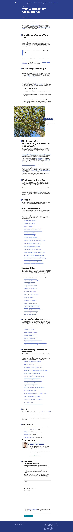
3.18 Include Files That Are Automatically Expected (31, 305)
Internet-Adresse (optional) (30, 488)
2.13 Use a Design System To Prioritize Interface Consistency (33, 238)
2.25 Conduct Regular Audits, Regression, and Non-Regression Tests (34, 257)
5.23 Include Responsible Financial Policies (30, 394)
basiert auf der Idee (31, 39)
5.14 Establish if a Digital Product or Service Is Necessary (32, 381)
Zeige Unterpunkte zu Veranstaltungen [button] (47, 4)
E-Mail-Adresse (26, 484)
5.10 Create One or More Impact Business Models (31, 375)
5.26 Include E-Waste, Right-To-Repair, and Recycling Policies (33, 399)
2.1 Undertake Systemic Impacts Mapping (30, 220)
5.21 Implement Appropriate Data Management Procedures (33, 391)
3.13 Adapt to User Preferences (28, 297)
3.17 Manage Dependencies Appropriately (30, 303)
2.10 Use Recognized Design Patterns (29, 234)
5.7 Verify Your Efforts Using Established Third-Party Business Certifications (35, 370)
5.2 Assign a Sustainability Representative (30, 362)
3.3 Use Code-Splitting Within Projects (29, 282)
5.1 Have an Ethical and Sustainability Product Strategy (32, 361)
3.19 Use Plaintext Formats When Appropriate (31, 306)
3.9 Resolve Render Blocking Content (29, 291)
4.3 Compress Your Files (27, 330)
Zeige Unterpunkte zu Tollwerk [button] (53, 4)
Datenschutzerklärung (41, 477)
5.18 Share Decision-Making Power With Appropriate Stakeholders (34, 387)
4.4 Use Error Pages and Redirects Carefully (30, 332)
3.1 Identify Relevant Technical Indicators (30, 279)
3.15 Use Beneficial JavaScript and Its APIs (30, 300)
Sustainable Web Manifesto (39, 84)
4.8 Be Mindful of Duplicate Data (29, 338)
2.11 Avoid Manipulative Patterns (29, 235)
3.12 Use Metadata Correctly (28, 295)
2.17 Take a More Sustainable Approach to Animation (32, 244)
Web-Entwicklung (25, 154)
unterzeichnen (34, 102)
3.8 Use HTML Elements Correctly (29, 289)
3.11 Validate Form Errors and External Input (31, 294)
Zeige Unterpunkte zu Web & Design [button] (38, 4)
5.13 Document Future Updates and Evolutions (31, 379)
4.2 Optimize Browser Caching (28, 329)
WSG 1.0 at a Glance (27, 159)
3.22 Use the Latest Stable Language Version (30, 311)
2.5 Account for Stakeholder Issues (29, 226)
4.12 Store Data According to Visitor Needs (30, 344)
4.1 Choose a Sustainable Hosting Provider (30, 327)
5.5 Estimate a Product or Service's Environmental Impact (33, 367)
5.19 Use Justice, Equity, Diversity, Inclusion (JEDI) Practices (33, 388)
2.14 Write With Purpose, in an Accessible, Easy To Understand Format (34, 240)
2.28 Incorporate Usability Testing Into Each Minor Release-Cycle (34, 261)
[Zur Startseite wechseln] (17, 3)
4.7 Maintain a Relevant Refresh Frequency (30, 337)
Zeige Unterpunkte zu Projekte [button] (43, 4)
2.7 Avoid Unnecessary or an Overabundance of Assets (32, 229)
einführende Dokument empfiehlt (29, 187)
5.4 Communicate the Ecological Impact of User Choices (32, 365)
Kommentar (26, 493)
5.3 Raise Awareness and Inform (29, 364)
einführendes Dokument (39, 158)
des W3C (40, 21)
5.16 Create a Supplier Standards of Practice (30, 384)
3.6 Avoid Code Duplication (28, 286)
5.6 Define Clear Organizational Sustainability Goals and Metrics (33, 368)
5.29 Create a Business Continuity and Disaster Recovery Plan (33, 404)
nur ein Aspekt (28, 75)
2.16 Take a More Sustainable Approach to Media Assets (32, 243)
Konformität (39, 192)
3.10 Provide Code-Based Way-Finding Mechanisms (31, 292)
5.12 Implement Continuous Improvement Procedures (32, 378)
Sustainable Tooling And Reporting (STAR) (30, 432)
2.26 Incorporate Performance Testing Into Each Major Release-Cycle (34, 258)
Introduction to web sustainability (29, 437)
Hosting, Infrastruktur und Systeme (33, 154)
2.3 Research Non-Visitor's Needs (29, 223)
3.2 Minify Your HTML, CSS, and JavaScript (30, 280)
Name (25, 479)
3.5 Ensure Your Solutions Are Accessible (30, 285)
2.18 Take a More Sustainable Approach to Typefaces (32, 246)
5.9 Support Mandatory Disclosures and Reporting (31, 373)
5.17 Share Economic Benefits (28, 385)
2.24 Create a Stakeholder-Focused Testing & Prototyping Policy (33, 255)
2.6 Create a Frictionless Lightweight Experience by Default (33, 228)
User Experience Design (46, 152)
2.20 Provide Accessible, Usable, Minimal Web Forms (32, 249)
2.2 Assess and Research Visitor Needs (29, 221)
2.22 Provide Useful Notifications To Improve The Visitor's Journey (34, 252)
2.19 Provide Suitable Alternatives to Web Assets (31, 247)
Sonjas (41, 446)
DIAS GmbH (35, 448)
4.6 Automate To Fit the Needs (28, 335)
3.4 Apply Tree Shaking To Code (28, 283)
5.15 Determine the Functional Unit (29, 382)
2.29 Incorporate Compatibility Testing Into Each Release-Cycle (33, 263)
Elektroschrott (31, 76)
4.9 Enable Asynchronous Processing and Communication (33, 340)
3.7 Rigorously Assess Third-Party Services (30, 288)
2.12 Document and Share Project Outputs (30, 237)
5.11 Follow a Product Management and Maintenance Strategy (33, 376)
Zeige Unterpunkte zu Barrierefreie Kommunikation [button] (28, 4)
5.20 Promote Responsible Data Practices (30, 390)
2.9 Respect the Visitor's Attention (29, 232)
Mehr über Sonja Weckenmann (35, 455)
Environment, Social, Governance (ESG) (44, 411)
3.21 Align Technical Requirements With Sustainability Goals (33, 309)
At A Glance (25, 431)
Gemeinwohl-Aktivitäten (35, 25)
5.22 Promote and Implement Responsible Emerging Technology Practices (35, 393)
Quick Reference (26, 434)
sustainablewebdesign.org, (28, 435)
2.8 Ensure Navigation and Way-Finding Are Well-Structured (33, 231)
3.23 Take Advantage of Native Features (30, 312)
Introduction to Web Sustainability (29, 429)
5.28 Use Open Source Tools (28, 402)
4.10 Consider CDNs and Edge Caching (29, 341)
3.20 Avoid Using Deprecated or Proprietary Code (31, 308)
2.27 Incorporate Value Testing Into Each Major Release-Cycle (33, 260)
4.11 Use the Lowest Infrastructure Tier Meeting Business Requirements (35, 343)
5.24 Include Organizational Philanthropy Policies (31, 396)
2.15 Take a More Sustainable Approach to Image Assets (32, 241)
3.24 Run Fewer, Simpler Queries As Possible (30, 314)
